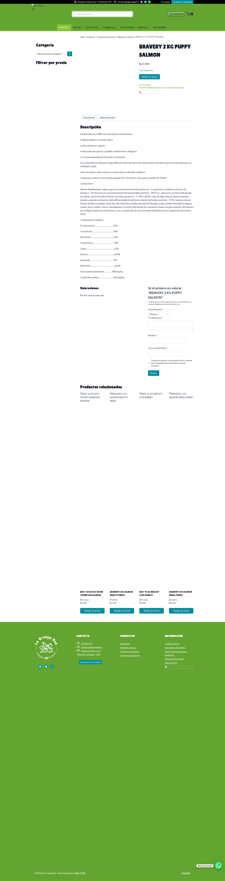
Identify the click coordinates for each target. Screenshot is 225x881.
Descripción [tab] (89, 117)
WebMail (186, 873)
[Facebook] (141, 2)
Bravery (114, 599)
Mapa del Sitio (171, 663)
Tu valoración (155, 317)
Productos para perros (176, 87)
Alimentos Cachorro (155, 87)
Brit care (84, 599)
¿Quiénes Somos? (172, 644)
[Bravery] (149, 100)
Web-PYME (80, 873)
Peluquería (159, 27)
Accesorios (127, 27)
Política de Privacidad (174, 659)
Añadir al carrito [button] (92, 610)
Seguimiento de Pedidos (175, 647)
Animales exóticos (128, 647)
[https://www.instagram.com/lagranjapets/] (46, 667)
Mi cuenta (165, 2)
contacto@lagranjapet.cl (128, 2)
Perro (165, 87)
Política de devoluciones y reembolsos (176, 653)
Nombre (152, 335)
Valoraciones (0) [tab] (107, 117)
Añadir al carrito (149, 76)
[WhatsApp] (149, 2)
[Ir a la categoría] (69, 54)
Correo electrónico (158, 348)
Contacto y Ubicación (182, 2)
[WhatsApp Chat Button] (218, 865)
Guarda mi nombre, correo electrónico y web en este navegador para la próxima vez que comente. (171, 363)
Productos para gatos (129, 651)
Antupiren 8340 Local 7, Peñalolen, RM (94, 2)
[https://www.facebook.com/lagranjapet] (40, 667)
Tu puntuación (155, 309)
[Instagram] (145, 2)
